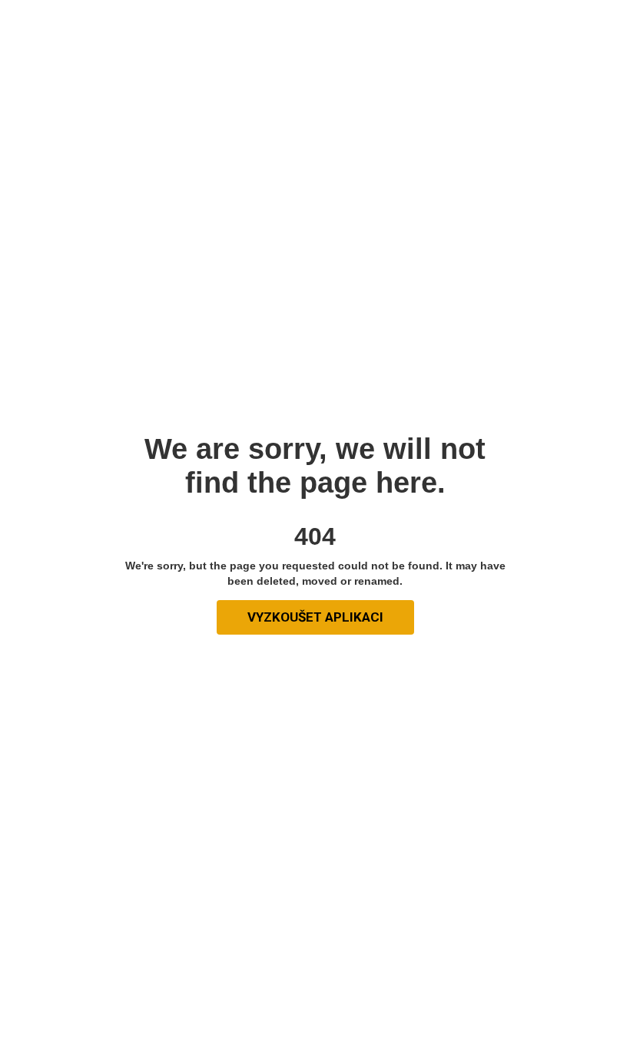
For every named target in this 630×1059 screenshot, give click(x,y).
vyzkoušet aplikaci (315, 617)
